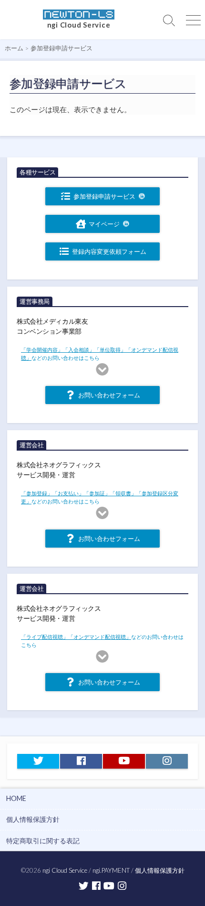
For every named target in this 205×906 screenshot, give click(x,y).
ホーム (14, 48)
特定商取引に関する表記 (43, 841)
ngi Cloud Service (64, 870)
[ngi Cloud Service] (79, 14)
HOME (16, 798)
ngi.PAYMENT (111, 870)
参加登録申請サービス (104, 196)
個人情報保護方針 (33, 819)
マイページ (104, 224)
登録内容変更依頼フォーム (109, 251)
